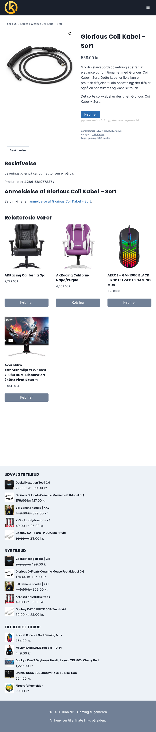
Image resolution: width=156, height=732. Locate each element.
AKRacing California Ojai (25, 275)
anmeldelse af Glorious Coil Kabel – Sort (60, 201)
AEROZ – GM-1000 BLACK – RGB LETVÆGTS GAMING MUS (129, 280)
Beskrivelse (18, 150)
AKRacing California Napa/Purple (73, 278)
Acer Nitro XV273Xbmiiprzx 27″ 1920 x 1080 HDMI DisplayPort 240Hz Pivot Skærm (25, 372)
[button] (70, 33)
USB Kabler (21, 23)
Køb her (90, 114)
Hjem (8, 23)
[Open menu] (147, 7)
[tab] (18, 150)
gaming (92, 138)
